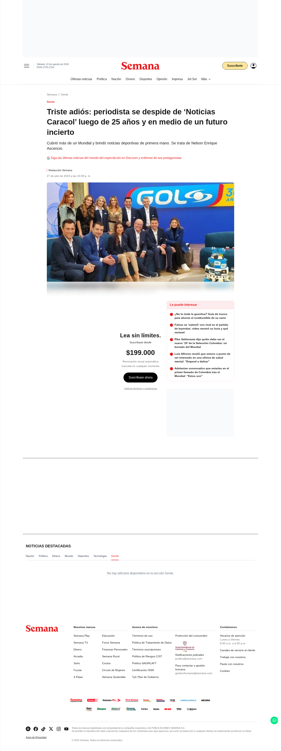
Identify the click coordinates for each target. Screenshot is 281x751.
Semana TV (81, 642)
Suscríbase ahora (141, 377)
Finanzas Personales (115, 649)
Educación (108, 635)
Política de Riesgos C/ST (147, 656)
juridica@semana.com (188, 658)
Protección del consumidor (191, 635)
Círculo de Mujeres (113, 670)
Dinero (78, 649)
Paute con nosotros (232, 664)
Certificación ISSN (143, 670)
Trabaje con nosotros (233, 657)
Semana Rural (110, 656)
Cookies (225, 670)
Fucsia (78, 670)
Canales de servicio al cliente (237, 650)
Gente (64, 94)
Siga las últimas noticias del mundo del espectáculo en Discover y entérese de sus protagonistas (116, 157)
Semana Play (82, 635)
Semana (52, 94)
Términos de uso (142, 635)
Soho (77, 663)
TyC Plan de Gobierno (145, 677)
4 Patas (78, 677)
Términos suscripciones (146, 649)
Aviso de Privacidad (40, 737)
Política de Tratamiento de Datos (152, 642)
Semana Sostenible (114, 677)
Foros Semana (111, 642)
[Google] (28, 729)
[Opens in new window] (35, 729)
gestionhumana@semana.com (193, 673)
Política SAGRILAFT (144, 663)
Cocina (106, 663)
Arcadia (78, 656)
